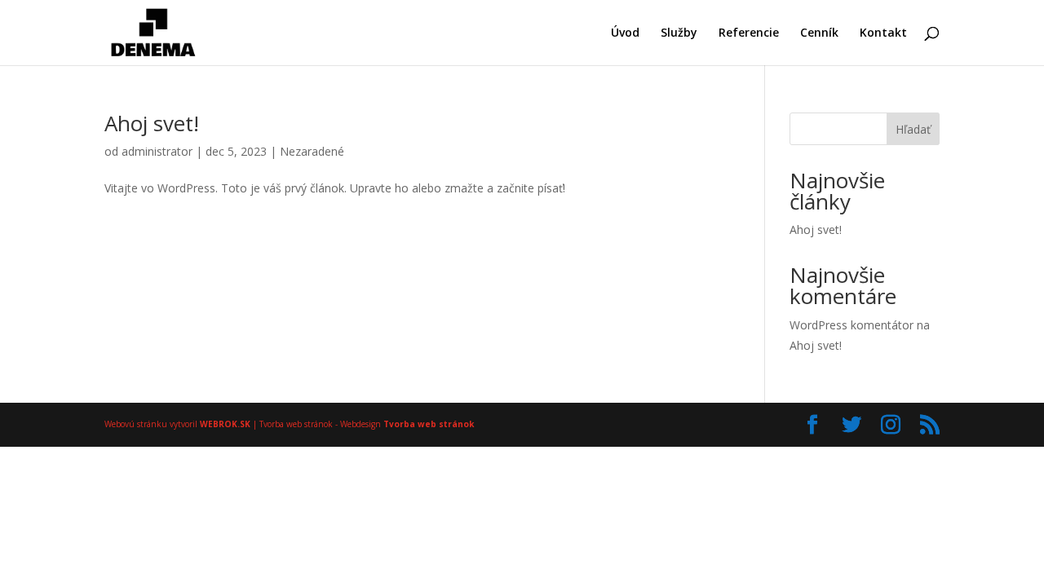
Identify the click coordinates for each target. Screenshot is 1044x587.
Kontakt (883, 33)
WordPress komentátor (852, 325)
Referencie (749, 33)
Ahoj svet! (151, 123)
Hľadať (913, 129)
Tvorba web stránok (428, 424)
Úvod (625, 33)
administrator (157, 151)
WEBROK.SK (225, 424)
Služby (679, 33)
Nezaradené (312, 151)
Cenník (819, 33)
